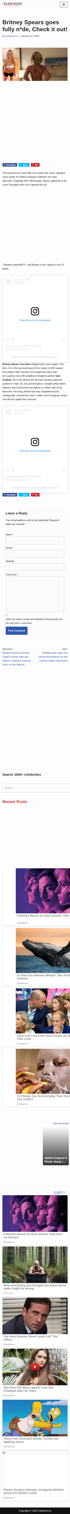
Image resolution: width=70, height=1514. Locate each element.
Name (10, 534)
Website (10, 561)
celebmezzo (12, 36)
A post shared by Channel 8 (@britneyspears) (35, 357)
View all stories (61, 1123)
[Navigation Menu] (64, 4)
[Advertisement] (35, 127)
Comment (12, 574)
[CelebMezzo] (12, 4)
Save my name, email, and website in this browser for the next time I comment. (34, 621)
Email (9, 547)
